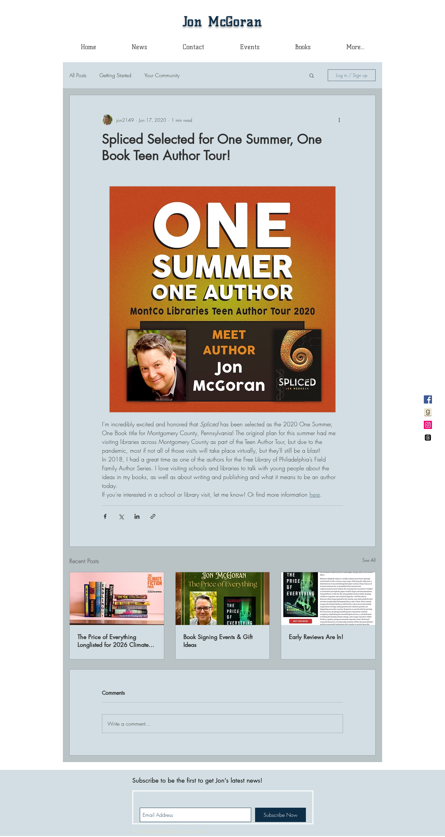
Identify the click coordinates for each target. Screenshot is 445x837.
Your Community (161, 75)
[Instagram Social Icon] (428, 425)
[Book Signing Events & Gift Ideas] (223, 598)
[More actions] (339, 120)
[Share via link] (153, 516)
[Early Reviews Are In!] (328, 598)
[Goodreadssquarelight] (428, 412)
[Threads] (428, 437)
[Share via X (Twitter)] (121, 516)
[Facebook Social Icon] (428, 399)
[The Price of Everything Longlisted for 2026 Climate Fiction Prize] (117, 598)
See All (369, 560)
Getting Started (115, 75)
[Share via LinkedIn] (137, 516)
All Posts (77, 75)
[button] (302, 47)
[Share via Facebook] (105, 516)
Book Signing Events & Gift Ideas (217, 640)
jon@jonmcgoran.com (177, 831)
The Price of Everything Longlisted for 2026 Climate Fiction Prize (113, 640)
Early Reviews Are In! (316, 637)
